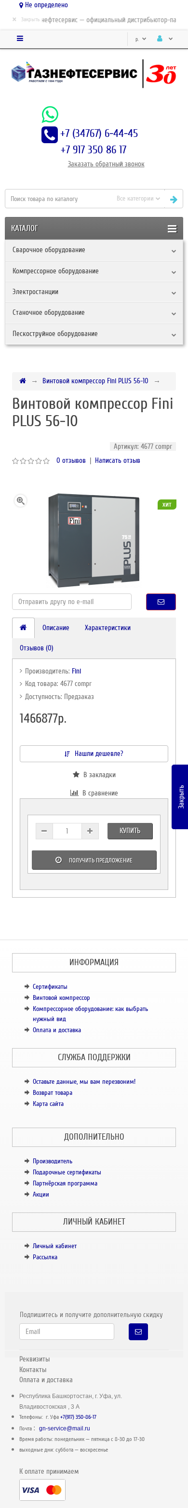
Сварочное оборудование (49, 249)
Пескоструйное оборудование (55, 333)
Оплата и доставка (57, 1030)
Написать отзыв (117, 460)
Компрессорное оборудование (56, 271)
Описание (55, 627)
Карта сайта (48, 1104)
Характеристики (108, 627)
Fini (76, 671)
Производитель (52, 1161)
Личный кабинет (55, 1246)
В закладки (98, 774)
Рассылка (45, 1257)
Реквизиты (34, 1359)
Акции (41, 1194)
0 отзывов (71, 460)
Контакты (32, 1369)
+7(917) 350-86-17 (78, 1417)
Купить (130, 830)
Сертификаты (50, 987)
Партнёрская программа (65, 1183)
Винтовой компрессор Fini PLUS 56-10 (95, 381)
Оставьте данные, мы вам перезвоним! (84, 1081)
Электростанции (35, 291)
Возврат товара (52, 1093)
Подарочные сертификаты (67, 1172)
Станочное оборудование (49, 312)
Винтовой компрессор (61, 998)
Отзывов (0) (37, 648)
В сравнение (98, 793)
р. (137, 39)
